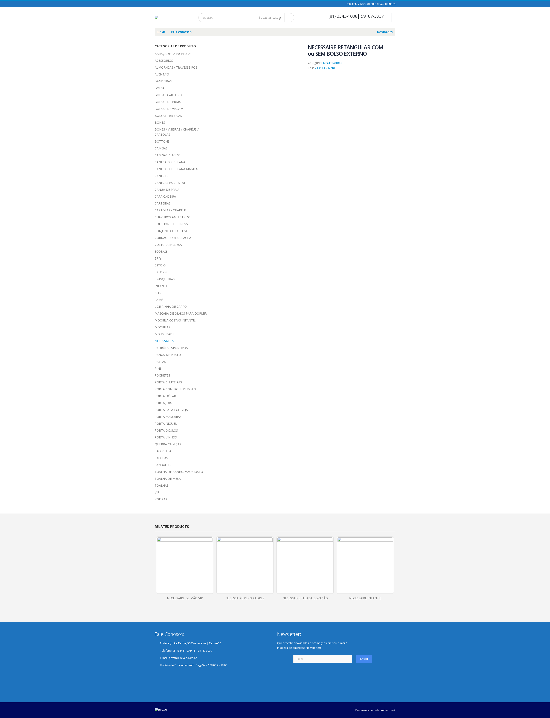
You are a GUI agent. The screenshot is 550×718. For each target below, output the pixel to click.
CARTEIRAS (163, 203)
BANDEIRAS (163, 81)
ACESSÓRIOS (164, 60)
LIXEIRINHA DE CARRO (171, 306)
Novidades (385, 32)
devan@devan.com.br (183, 658)
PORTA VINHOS (166, 437)
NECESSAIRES (332, 63)
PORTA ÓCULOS (166, 430)
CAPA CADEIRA (165, 196)
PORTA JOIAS (164, 403)
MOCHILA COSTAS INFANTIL (175, 320)
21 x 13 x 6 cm (325, 68)
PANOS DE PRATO (168, 355)
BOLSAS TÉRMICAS (168, 116)
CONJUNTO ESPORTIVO (171, 231)
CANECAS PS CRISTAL (170, 183)
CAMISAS (161, 148)
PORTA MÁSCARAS (168, 417)
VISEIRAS (161, 499)
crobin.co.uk (387, 710)
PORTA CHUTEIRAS (168, 382)
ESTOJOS (161, 272)
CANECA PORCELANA (170, 162)
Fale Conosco (181, 32)
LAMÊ (159, 300)
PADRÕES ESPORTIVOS (171, 348)
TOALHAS (161, 485)
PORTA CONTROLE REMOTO (175, 389)
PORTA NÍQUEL (166, 423)
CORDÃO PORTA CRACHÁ (173, 238)
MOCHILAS (162, 327)
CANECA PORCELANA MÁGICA (176, 169)
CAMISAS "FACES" (167, 155)
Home (161, 32)
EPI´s (158, 258)
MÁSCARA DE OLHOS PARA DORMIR (181, 313)
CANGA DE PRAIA (167, 190)
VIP (157, 492)
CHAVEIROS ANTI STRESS (173, 217)
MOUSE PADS (164, 334)
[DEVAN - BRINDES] (161, 17)
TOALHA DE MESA (168, 479)
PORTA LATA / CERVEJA (171, 410)
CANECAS (161, 176)
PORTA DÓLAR (165, 396)
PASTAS (160, 362)
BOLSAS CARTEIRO (168, 95)
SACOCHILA (163, 451)
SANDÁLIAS (163, 465)
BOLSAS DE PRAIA (168, 102)
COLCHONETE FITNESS (171, 224)
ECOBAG (161, 251)
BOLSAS (160, 88)
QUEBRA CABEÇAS (168, 444)
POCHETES (162, 375)
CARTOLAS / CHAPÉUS (170, 210)
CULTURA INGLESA (168, 245)
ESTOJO (160, 265)
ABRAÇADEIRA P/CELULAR (173, 54)
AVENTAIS (162, 74)
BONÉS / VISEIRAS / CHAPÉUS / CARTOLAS (177, 132)
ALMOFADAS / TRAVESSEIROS (176, 67)
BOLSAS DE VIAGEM (169, 109)
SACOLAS (161, 458)
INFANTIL (161, 286)
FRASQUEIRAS (165, 279)
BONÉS (160, 122)
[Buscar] (289, 17)
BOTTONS (162, 141)
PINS (158, 368)
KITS (158, 293)
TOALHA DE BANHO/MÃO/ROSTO (179, 472)
